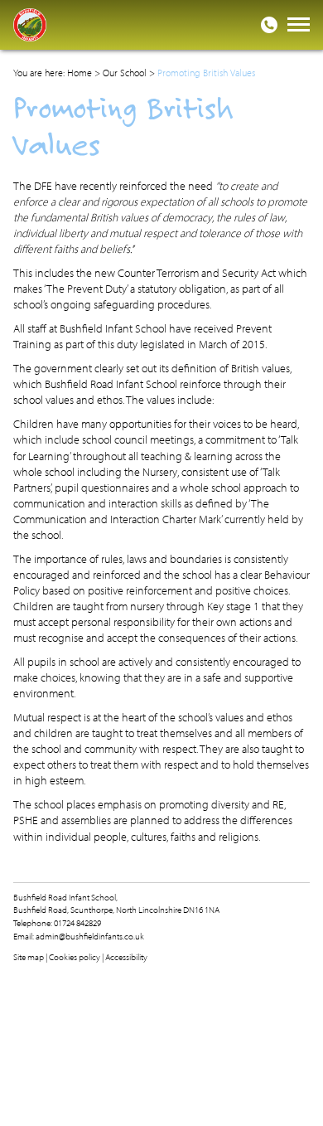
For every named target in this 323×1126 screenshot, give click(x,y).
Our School (125, 72)
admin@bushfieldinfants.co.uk (90, 936)
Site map (28, 957)
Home (79, 72)
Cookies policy (74, 957)
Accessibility (126, 957)
